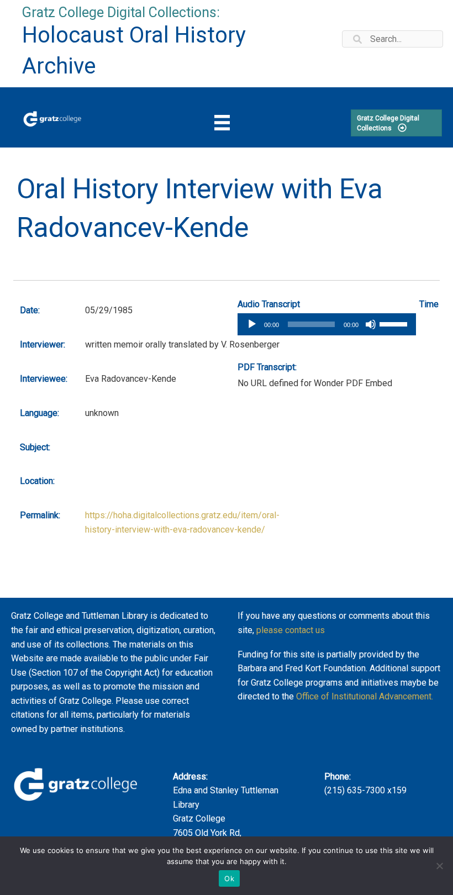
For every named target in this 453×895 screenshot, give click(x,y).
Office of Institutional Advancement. (364, 696)
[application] (327, 324)
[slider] (395, 323)
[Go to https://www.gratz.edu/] (52, 117)
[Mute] (370, 324)
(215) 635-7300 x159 (365, 790)
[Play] (251, 324)
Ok (229, 878)
